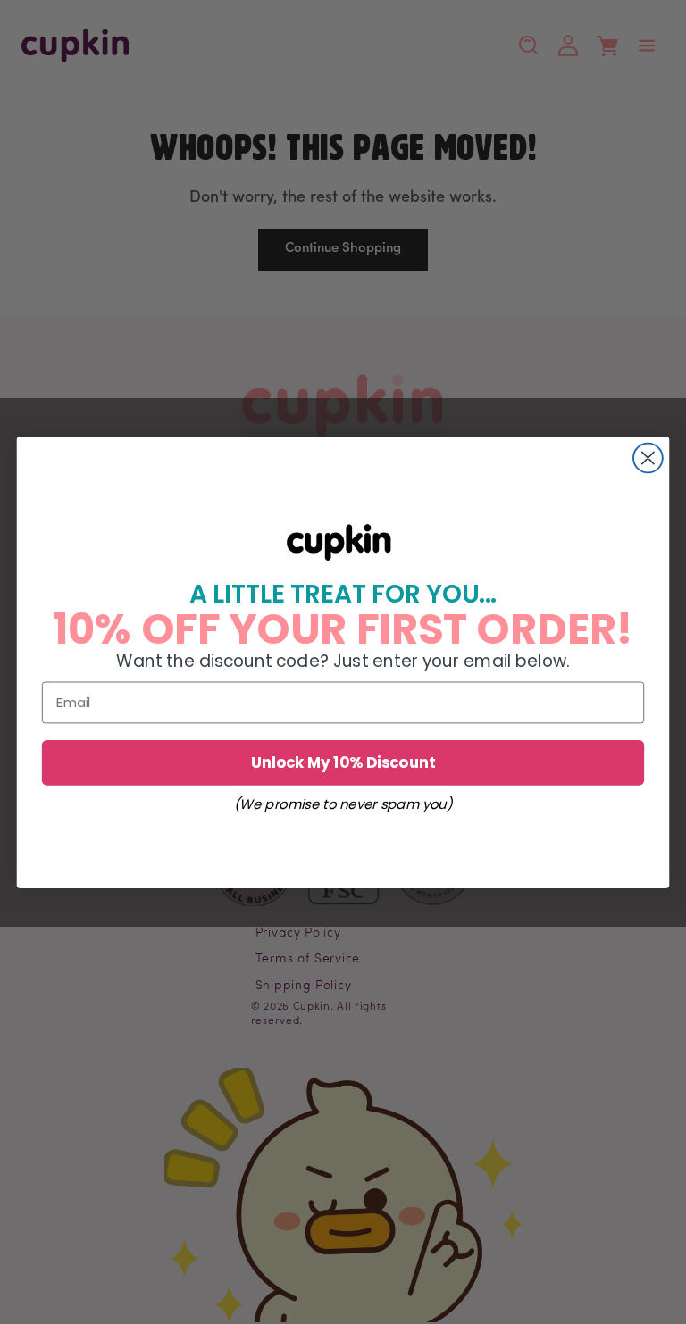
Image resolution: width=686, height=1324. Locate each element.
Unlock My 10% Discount (343, 761)
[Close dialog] (648, 457)
